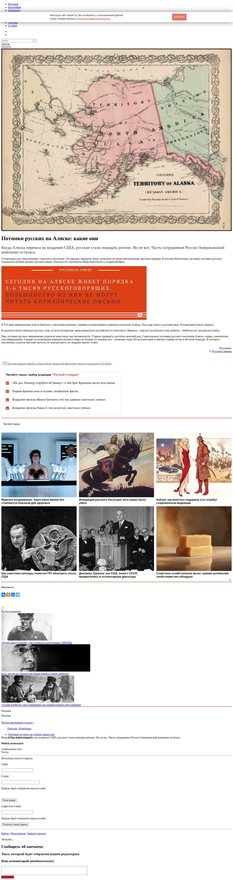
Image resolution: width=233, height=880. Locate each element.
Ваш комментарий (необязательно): (27, 861)
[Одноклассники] (8, 595)
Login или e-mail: (11, 806)
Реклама (13, 22)
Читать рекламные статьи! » (17, 722)
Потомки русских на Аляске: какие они (31, 734)
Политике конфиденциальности (93, 18)
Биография (14, 7)
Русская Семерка (222, 351)
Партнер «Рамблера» (19, 728)
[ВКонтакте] (3, 595)
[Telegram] (18, 595)
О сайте (12, 25)
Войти (5, 833)
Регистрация (18, 833)
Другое (5, 43)
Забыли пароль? (36, 833)
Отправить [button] (7, 877)
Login (4, 764)
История (13, 4)
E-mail (5, 776)
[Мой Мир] (13, 595)
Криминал (14, 10)
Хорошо (179, 17)
